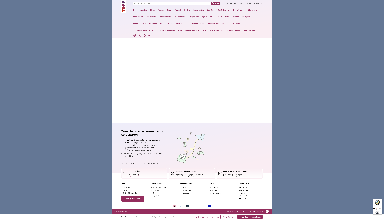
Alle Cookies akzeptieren (251, 217)
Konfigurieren (230, 217)
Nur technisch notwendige (208, 217)
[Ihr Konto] (139, 36)
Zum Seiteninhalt (120, 2)
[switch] (377, 212)
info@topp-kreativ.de (133, 176)
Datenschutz (230, 211)
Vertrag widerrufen (133, 199)
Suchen (217, 3)
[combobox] (172, 3)
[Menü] (381, 200)
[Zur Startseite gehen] (126, 6)
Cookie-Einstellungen (258, 211)
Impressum (246, 211)
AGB (238, 211)
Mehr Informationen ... (185, 217)
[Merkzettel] (134, 35)
